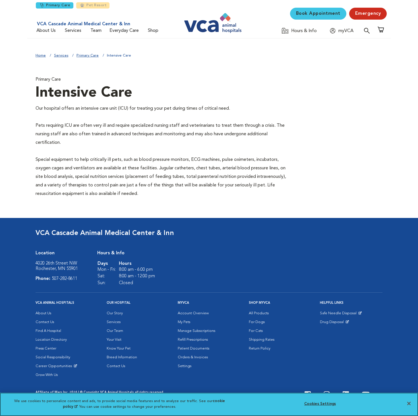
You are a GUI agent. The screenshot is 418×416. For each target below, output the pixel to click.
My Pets (184, 322)
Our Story (115, 313)
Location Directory (51, 340)
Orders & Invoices (193, 357)
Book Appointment (318, 13)
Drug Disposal (334, 323)
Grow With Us (47, 375)
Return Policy (259, 348)
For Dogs (257, 322)
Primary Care (58, 5)
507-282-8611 (64, 278)
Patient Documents (193, 348)
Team (96, 30)
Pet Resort (96, 5)
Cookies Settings (320, 404)
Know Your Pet (119, 348)
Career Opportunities (55, 367)
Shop (153, 30)
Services (73, 30)
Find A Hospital (48, 331)
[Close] (409, 403)
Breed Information (122, 357)
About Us (46, 30)
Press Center (46, 348)
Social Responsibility (53, 357)
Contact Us (45, 322)
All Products (259, 313)
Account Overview (193, 313)
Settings (184, 366)
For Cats (256, 331)
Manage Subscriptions (196, 331)
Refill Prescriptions (193, 340)
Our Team (115, 331)
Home (41, 55)
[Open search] (368, 30)
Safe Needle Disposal (339, 314)
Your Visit (114, 340)
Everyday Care (124, 30)
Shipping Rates (261, 340)
